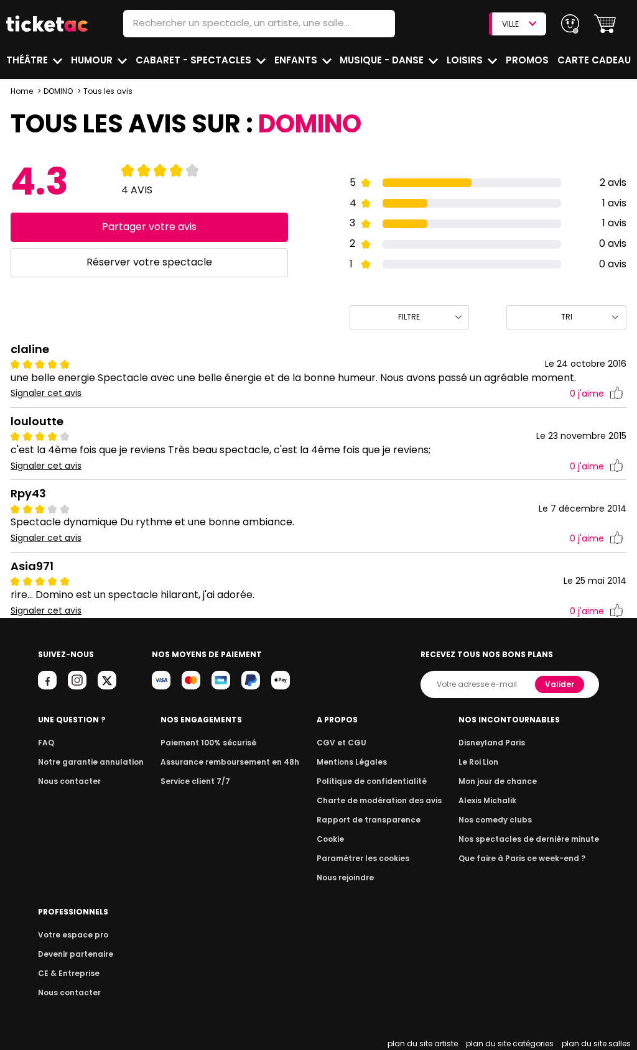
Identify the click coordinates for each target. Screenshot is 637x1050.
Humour (93, 60)
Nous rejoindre (345, 877)
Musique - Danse (383, 60)
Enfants (297, 60)
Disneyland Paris (491, 742)
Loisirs (466, 60)
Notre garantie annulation (91, 762)
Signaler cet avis (46, 393)
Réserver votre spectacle (149, 262)
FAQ (46, 742)
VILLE (510, 24)
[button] (605, 24)
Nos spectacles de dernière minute (528, 839)
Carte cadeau (594, 60)
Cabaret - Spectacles (195, 60)
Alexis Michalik (487, 800)
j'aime (587, 393)
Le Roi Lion (478, 762)
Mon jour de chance (497, 781)
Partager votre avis (149, 226)
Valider (559, 684)
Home (22, 91)
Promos (527, 60)
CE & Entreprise (69, 973)
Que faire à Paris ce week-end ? (521, 858)
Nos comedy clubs (495, 819)
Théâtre (28, 60)
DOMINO (58, 91)
